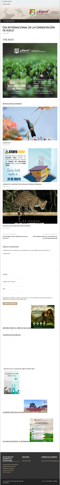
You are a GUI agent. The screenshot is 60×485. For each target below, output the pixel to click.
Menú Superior (8, 1)
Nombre (5, 274)
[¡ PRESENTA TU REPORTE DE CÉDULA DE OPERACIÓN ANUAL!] (30, 182)
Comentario (7, 253)
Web (4, 288)
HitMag (55, 481)
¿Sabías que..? (7, 142)
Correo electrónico (9, 281)
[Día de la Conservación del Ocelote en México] (30, 224)
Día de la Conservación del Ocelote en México (17, 226)
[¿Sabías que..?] (30, 141)
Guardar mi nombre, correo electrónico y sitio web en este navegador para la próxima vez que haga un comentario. (27, 298)
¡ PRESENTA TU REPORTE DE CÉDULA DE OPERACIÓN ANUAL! (22, 184)
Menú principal (10, 21)
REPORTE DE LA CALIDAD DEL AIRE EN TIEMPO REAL (19, 368)
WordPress (49, 481)
